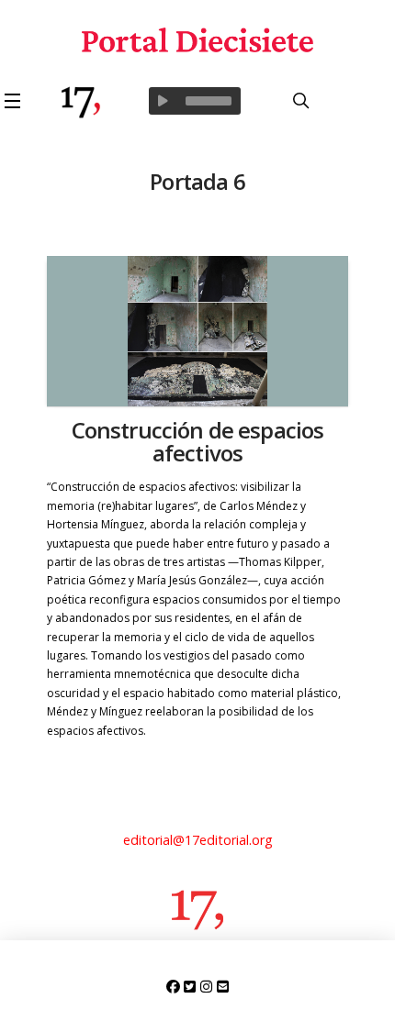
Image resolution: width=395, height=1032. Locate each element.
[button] (16, 101)
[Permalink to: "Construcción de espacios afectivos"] (198, 331)
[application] (195, 101)
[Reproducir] (162, 101)
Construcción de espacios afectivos (198, 441)
